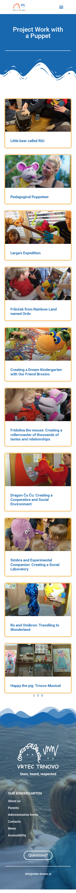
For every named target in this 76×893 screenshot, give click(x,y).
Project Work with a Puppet (38, 33)
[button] (61, 7)
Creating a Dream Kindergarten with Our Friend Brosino (36, 372)
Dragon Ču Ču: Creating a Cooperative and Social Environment (31, 499)
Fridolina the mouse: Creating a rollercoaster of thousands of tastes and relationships (36, 434)
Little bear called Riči (27, 141)
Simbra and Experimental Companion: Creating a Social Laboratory (34, 564)
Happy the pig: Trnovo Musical (35, 686)
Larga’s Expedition (25, 253)
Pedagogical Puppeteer (29, 197)
